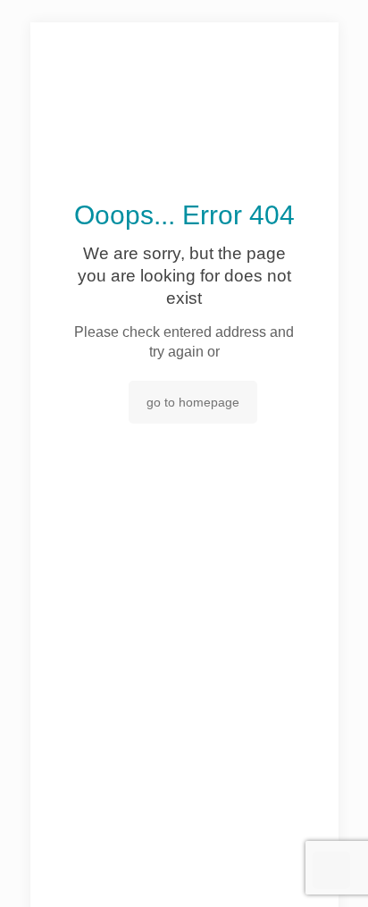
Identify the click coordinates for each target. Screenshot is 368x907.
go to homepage (192, 402)
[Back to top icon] (331, 870)
